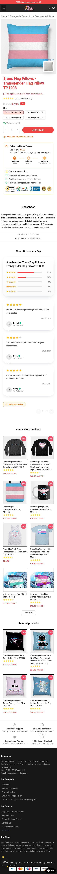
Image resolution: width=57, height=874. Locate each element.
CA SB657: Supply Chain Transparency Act (19, 799)
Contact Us (6, 823)
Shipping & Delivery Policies (13, 812)
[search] (49, 8)
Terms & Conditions (10, 788)
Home (4, 16)
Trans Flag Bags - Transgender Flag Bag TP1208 (12, 509)
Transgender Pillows (44, 16)
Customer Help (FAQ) (10, 827)
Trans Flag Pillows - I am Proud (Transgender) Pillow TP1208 (14, 703)
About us (5, 785)
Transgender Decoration (21, 16)
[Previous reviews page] (38, 411)
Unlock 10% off (5, 862)
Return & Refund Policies (12, 819)
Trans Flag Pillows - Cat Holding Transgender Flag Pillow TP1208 (40, 703)
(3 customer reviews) (23, 99)
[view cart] (53, 8)
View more (28, 613)
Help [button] (52, 871)
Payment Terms (8, 815)
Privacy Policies (8, 792)
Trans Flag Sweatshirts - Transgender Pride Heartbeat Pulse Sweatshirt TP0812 (15, 464)
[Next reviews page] (51, 411)
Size (5, 108)
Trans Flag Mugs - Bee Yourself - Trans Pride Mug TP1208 (41, 509)
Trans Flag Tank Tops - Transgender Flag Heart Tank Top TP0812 (15, 552)
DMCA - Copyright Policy (12, 796)
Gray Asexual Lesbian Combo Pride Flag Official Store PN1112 (40, 597)
